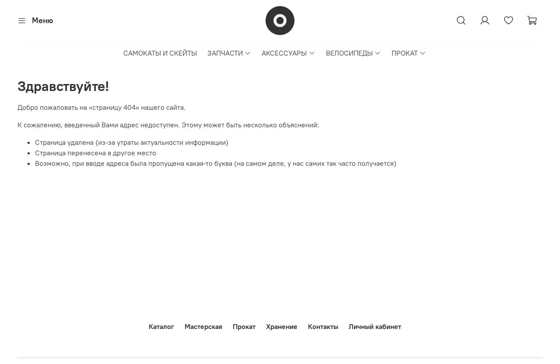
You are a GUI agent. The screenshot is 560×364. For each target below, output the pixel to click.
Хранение (282, 326)
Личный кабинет (375, 326)
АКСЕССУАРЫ (284, 53)
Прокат (244, 326)
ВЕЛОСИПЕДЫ (349, 53)
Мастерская (203, 326)
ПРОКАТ (405, 53)
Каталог (161, 326)
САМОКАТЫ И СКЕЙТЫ (160, 53)
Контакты (323, 326)
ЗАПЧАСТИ (225, 53)
